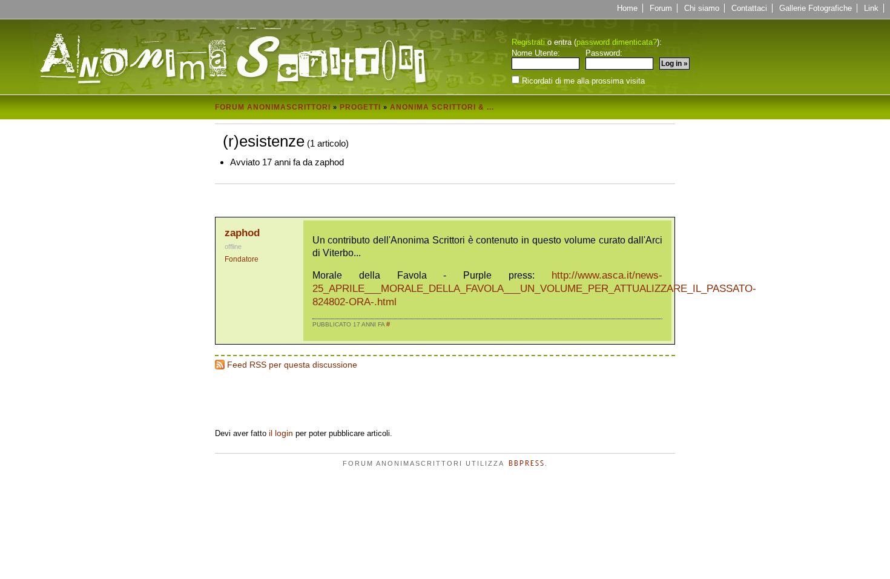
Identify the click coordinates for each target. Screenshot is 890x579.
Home (627, 8)
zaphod (242, 233)
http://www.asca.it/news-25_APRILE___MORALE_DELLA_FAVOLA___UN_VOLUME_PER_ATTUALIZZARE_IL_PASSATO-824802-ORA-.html (534, 289)
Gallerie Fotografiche (815, 8)
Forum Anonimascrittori (273, 107)
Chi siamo (701, 8)
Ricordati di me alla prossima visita (582, 80)
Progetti (360, 107)
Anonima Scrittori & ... (442, 107)
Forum (661, 8)
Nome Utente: (536, 53)
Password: (603, 53)
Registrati (528, 42)
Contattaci (749, 8)
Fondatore (242, 259)
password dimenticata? (616, 42)
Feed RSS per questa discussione (292, 364)
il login (281, 433)
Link (871, 8)
